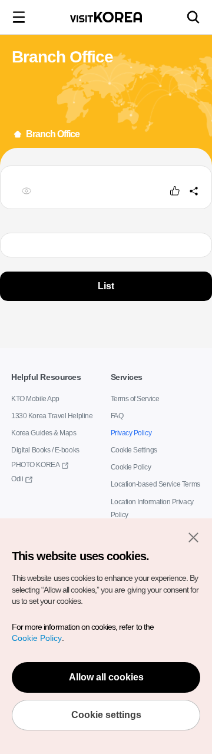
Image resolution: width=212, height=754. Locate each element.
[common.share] (194, 191)
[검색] (193, 17)
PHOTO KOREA (35, 464)
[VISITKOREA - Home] (106, 17)
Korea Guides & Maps (43, 433)
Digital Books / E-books (45, 450)
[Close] (193, 537)
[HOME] (18, 134)
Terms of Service (135, 399)
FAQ (117, 416)
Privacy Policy (131, 433)
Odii (17, 478)
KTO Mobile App (35, 399)
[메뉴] (19, 17)
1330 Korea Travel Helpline (51, 416)
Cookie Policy (131, 467)
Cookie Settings (134, 450)
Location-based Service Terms (155, 484)
